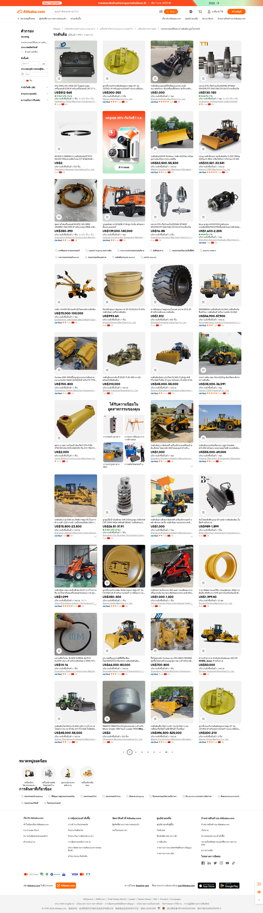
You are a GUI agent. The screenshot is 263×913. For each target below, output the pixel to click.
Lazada (131, 899)
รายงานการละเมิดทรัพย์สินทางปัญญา (174, 847)
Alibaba (56, 29)
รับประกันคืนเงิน (75, 830)
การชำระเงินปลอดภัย (78, 824)
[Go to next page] (172, 752)
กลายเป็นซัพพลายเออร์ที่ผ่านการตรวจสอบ (218, 843)
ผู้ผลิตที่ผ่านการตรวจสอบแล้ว (125, 824)
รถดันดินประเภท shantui (125, 257)
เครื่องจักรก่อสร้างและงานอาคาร (80, 29)
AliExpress (88, 899)
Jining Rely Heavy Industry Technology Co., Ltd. (75, 603)
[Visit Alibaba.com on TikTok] (233, 863)
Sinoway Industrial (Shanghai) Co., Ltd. (120, 390)
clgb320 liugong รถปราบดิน (99, 251)
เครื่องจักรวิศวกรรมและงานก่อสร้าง (116, 29)
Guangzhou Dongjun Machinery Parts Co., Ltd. (172, 237)
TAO (155, 899)
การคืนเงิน (162, 842)
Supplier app (142, 885)
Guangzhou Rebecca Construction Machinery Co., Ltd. (75, 237)
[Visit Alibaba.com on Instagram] (221, 863)
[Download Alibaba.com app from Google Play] (229, 886)
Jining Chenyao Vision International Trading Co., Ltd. (172, 603)
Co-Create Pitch (31, 830)
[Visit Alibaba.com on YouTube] (227, 863)
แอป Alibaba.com (186, 885)
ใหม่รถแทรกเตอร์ (54, 803)
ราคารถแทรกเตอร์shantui (68, 257)
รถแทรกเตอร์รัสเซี (31, 803)
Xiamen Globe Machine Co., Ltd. (117, 99)
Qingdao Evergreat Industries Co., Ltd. (168, 322)
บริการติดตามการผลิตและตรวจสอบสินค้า (84, 849)
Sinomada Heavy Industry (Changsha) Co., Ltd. (220, 322)
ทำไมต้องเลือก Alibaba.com (36, 824)
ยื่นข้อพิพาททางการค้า (167, 836)
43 (166, 752)
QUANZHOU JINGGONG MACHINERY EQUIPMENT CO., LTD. (75, 319)
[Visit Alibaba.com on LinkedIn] (209, 863)
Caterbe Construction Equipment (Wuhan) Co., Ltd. (124, 237)
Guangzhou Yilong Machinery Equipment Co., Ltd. (75, 101)
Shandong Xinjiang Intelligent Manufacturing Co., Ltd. (172, 458)
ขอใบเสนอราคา (119, 830)
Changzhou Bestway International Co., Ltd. (74, 169)
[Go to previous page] (123, 752)
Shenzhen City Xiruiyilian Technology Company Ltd (124, 535)
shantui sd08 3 (209, 251)
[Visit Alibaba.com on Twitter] (215, 863)
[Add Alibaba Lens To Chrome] (66, 886)
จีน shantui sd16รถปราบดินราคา (199, 796)
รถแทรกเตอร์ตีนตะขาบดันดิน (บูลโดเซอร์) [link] (180, 29)
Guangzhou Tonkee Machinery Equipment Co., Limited (75, 390)
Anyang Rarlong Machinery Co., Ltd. (119, 322)
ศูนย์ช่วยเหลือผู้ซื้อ (165, 824)
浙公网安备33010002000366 (181, 908)
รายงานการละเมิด (165, 853)
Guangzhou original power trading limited (218, 101)
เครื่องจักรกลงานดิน (147, 29)
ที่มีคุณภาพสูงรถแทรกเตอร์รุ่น (63, 796)
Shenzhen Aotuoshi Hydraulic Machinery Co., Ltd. (220, 240)
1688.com (100, 899)
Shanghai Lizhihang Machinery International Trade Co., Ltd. (75, 533)
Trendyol (164, 899)
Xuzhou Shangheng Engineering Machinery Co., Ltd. (172, 390)
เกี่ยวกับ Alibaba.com (33, 818)
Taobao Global (144, 899)
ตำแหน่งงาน (29, 842)
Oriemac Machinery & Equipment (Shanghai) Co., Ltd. (220, 458)
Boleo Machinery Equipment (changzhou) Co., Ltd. (220, 533)
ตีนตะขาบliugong (136, 796)
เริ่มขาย (205, 830)
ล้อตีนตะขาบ (158, 251)
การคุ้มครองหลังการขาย (79, 842)
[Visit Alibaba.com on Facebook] (203, 863)
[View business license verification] (159, 908)
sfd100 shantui (150, 257)
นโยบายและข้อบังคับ (78, 856)
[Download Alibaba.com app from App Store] (207, 886)
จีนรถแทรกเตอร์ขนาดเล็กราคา (165, 796)
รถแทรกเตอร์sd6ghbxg (33, 796)
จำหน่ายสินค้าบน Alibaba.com (215, 824)
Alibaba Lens (33, 885)
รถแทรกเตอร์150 (90, 796)
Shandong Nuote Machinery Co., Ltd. (168, 99)
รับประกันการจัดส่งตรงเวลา (81, 836)
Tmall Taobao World (116, 899)
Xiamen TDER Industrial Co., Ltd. (214, 390)
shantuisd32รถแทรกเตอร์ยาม (132, 251)
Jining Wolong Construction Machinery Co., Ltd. (75, 458)
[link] (259, 884)
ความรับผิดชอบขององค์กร (35, 836)
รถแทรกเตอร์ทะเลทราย (97, 257)
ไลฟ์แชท (161, 830)
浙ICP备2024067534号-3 (209, 908)
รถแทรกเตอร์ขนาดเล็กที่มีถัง (183, 251)
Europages (176, 899)
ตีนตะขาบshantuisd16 (230, 796)
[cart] (200, 12)
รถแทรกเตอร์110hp (113, 796)
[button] (161, 11)
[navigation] (34, 391)
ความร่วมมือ (207, 850)
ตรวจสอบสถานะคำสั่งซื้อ (212, 836)
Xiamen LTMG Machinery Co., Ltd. (214, 169)
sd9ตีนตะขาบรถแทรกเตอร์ (69, 251)
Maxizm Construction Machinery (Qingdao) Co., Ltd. (172, 169)
